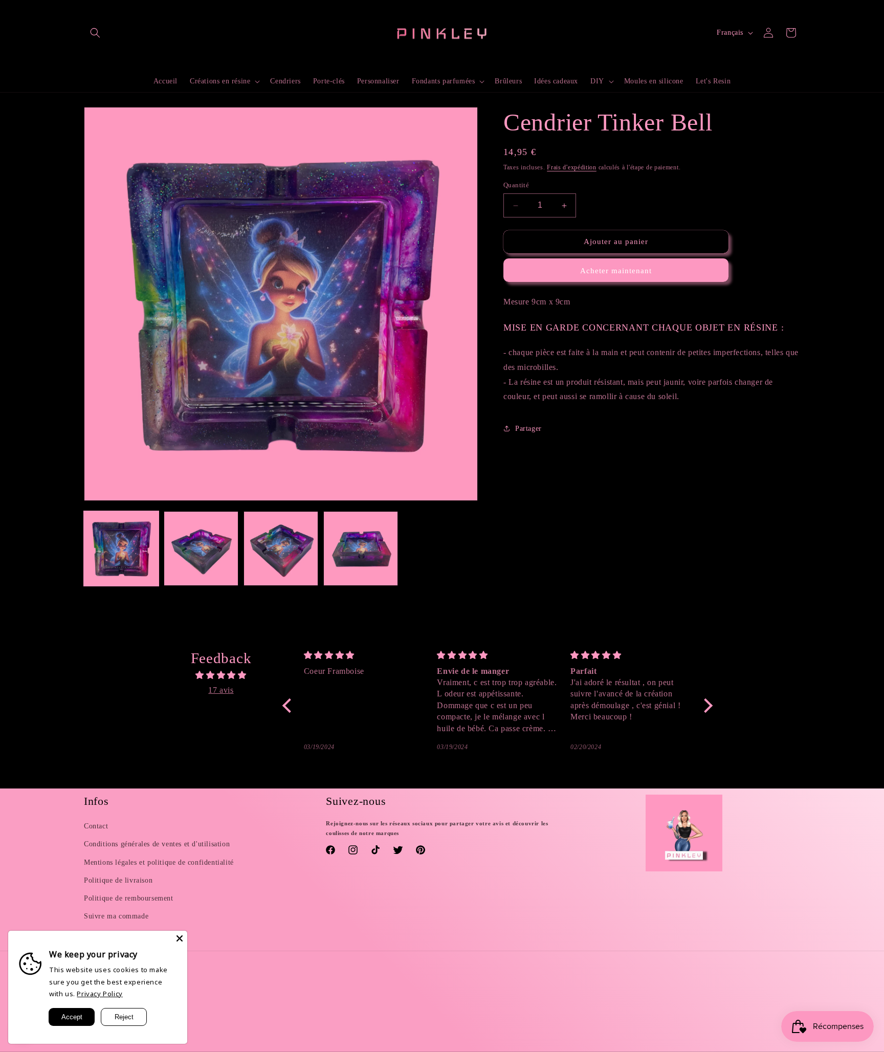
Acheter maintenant (616, 271)
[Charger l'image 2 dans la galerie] (201, 548)
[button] (95, 32)
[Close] (179, 938)
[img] (221, 675)
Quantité (516, 185)
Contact (96, 826)
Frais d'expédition (571, 167)
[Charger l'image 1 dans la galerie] (121, 548)
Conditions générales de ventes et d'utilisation (157, 844)
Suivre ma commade (116, 916)
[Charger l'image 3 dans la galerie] (281, 548)
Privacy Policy (99, 993)
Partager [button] (528, 428)
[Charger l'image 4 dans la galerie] (360, 548)
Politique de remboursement (128, 898)
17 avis (220, 690)
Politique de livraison (118, 880)
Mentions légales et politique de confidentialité (159, 862)
